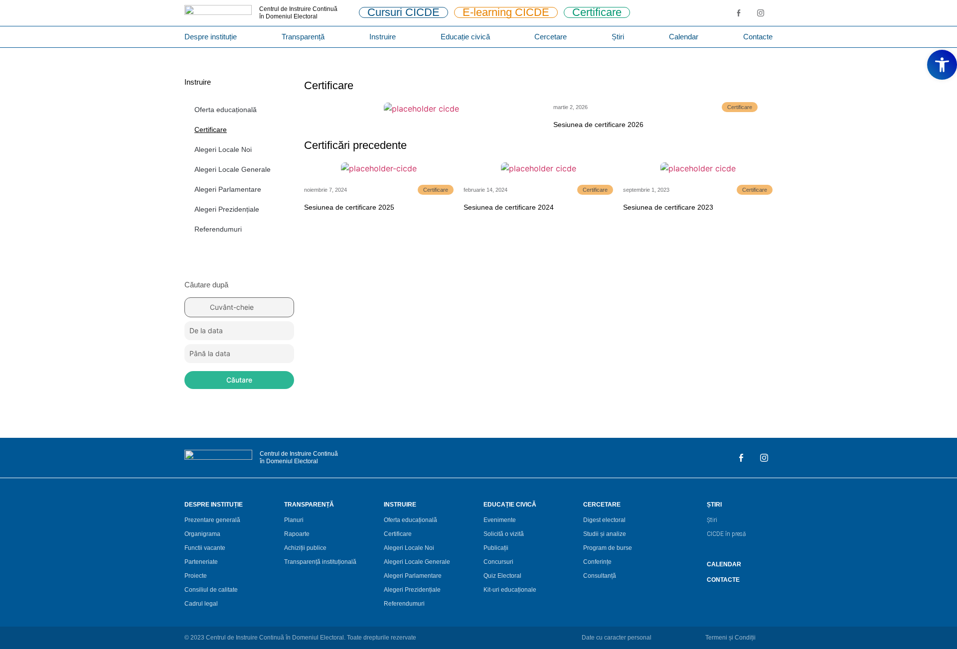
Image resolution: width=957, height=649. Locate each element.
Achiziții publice (305, 547)
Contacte (758, 36)
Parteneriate (201, 561)
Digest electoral (604, 520)
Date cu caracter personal (616, 637)
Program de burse (607, 547)
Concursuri (498, 561)
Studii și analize (604, 533)
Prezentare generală (212, 520)
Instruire (382, 36)
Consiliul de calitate (211, 589)
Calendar (683, 36)
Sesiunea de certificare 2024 (509, 207)
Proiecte (195, 575)
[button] (942, 65)
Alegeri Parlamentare (227, 189)
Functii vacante (204, 547)
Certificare (210, 129)
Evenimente (499, 520)
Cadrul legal (201, 603)
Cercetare (550, 36)
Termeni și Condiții (730, 637)
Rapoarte (297, 533)
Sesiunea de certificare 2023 (668, 207)
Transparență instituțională (320, 561)
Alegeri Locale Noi (223, 149)
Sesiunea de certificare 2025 (349, 207)
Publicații (495, 547)
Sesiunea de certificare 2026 (598, 125)
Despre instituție (210, 36)
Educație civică (465, 36)
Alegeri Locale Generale (232, 169)
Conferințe (597, 561)
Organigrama (202, 533)
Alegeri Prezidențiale (226, 209)
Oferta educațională (225, 110)
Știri (618, 36)
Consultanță (599, 575)
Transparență (303, 36)
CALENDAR (724, 564)
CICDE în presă (726, 533)
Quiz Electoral (502, 575)
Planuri (294, 520)
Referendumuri (218, 229)
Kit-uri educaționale (509, 589)
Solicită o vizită (503, 533)
